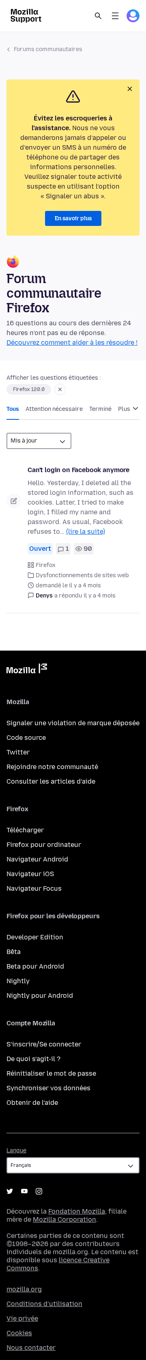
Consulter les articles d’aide (50, 781)
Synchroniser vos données (48, 1088)
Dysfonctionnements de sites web (82, 575)
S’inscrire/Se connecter (43, 1044)
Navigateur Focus (34, 888)
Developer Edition (34, 937)
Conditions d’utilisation (44, 1304)
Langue (16, 1150)
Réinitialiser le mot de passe (51, 1073)
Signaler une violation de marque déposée (73, 723)
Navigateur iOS (30, 874)
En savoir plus (73, 218)
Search (98, 15)
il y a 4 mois (100, 595)
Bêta (13, 952)
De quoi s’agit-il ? (33, 1059)
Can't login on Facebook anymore (78, 470)
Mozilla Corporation (64, 1219)
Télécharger (25, 830)
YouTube (24, 1191)
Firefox (46, 565)
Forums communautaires (48, 49)
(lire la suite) (85, 531)
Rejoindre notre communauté (52, 767)
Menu (115, 15)
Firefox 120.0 (29, 389)
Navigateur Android (37, 859)
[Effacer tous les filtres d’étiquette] (60, 389)
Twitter (18, 752)
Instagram (39, 1191)
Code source (26, 737)
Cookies (19, 1333)
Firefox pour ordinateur (43, 845)
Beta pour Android (35, 966)
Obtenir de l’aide (32, 1102)
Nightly (18, 981)
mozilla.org (24, 1289)
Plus (124, 409)
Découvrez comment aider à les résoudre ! (71, 342)
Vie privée (22, 1318)
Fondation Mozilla (76, 1211)
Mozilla (26, 670)
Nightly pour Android (39, 995)
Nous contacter (31, 1347)
